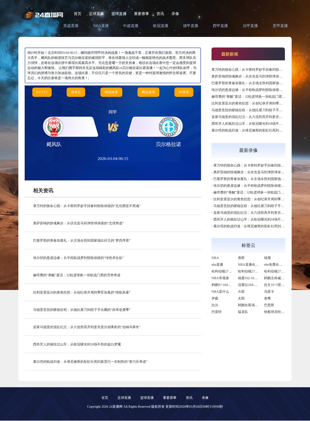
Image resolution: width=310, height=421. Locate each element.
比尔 (215, 305)
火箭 (241, 291)
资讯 (160, 14)
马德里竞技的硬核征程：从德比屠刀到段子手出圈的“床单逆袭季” (82, 309)
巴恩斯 (269, 305)
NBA (215, 258)
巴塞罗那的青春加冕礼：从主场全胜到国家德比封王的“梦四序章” (82, 240)
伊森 (215, 298)
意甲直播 (280, 26)
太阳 (241, 298)
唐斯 (241, 258)
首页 (77, 14)
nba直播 (217, 264)
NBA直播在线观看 (252, 264)
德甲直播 (190, 26)
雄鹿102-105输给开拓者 (255, 278)
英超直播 (70, 26)
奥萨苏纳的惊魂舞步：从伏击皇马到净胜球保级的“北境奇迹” (78, 223)
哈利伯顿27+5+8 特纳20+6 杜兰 (235, 271)
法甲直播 (250, 26)
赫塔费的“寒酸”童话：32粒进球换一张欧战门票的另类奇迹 (76, 275)
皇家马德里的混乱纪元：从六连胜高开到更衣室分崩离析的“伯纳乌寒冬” (87, 327)
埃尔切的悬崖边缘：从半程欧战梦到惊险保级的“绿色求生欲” (78, 258)
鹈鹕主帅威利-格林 (278, 278)
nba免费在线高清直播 (280, 264)
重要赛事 (141, 14)
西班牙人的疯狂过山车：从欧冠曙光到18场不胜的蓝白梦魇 (77, 344)
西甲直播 (220, 26)
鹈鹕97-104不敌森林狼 (228, 285)
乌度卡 (269, 291)
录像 (175, 14)
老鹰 (267, 298)
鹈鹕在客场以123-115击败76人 (260, 305)
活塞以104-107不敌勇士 (255, 285)
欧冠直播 (160, 26)
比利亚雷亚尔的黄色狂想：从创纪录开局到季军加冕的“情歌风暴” (82, 292)
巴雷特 (217, 312)
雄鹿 (267, 258)
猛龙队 (243, 312)
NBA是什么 (220, 291)
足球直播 (96, 14)
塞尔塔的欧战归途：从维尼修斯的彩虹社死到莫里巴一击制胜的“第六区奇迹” (90, 361)
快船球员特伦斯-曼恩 (279, 312)
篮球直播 (119, 14)
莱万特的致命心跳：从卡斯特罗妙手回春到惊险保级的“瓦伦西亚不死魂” (87, 206)
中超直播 (130, 26)
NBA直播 (101, 26)
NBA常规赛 (220, 278)
